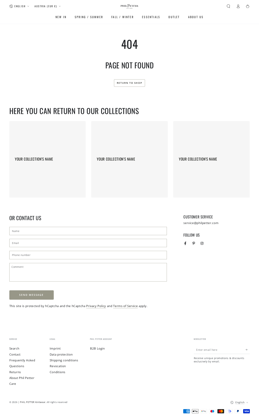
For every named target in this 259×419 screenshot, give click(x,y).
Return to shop (129, 82)
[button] (228, 6)
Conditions (57, 372)
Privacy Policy (96, 306)
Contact (15, 354)
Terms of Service (125, 306)
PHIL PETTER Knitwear (32, 402)
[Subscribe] (247, 349)
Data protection (61, 354)
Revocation (58, 366)
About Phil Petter (22, 378)
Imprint (55, 348)
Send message (31, 294)
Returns (15, 372)
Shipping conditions (64, 360)
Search (14, 348)
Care (12, 384)
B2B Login (97, 348)
